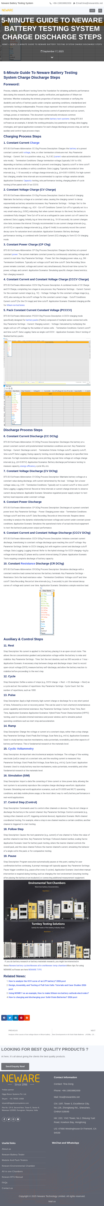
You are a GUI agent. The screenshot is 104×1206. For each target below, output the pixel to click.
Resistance (28, 563)
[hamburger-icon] (92, 10)
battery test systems (59, 119)
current (57, 156)
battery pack (32, 320)
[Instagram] (13, 1119)
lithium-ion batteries (16, 305)
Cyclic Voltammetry (21, 748)
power (15, 254)
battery (73, 148)
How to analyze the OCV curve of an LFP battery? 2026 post (37, 981)
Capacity (28, 180)
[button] (100, 11)
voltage (26, 152)
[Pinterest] (18, 1119)
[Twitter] (8, 1119)
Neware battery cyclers (19, 965)
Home (5, 44)
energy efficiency (27, 466)
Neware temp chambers (56, 965)
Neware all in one (37, 965)
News (13, 44)
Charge (34, 142)
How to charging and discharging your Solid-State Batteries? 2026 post (43, 997)
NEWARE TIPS (35, 969)
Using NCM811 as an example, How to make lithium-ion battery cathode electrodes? (49, 993)
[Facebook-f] (4, 1119)
